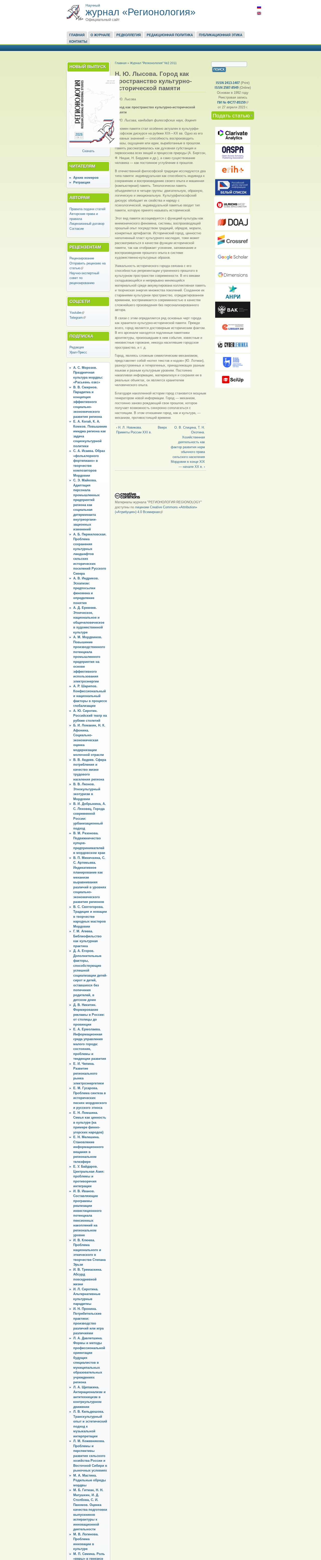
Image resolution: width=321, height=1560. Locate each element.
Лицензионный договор (86, 223)
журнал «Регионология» (141, 12)
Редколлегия (128, 35)
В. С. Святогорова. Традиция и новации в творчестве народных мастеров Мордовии (90, 916)
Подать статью (233, 115)
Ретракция (81, 182)
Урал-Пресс (78, 352)
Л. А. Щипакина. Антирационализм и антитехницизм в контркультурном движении (89, 1397)
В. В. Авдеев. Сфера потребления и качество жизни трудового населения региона (89, 769)
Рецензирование (81, 258)
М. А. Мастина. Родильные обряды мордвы (89, 1480)
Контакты (78, 41)
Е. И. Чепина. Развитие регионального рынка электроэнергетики (88, 1073)
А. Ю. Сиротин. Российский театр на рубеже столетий (90, 715)
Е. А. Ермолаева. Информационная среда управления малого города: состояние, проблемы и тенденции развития (89, 1044)
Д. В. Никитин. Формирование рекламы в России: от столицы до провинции (89, 1014)
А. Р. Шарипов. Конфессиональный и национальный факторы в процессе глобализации (90, 696)
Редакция (76, 347)
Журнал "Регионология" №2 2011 (153, 63)
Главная (77, 35)
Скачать (88, 151)
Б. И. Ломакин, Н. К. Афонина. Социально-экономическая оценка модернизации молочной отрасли (89, 740)
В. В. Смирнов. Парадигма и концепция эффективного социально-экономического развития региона (87, 402)
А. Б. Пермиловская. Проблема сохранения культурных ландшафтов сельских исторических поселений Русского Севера (90, 553)
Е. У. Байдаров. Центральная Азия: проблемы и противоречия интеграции (88, 1176)
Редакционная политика (170, 35)
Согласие (76, 229)
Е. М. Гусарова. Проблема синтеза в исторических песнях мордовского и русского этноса (90, 1098)
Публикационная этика (220, 35)
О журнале (100, 35)
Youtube (76, 312)
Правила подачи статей (87, 209)
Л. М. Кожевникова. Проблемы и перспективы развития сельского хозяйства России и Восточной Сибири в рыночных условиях (90, 1455)
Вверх (159, 427)
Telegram (77, 317)
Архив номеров (86, 177)
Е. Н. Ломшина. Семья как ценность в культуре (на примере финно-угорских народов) (89, 1122)
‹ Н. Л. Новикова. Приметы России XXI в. (134, 430)
